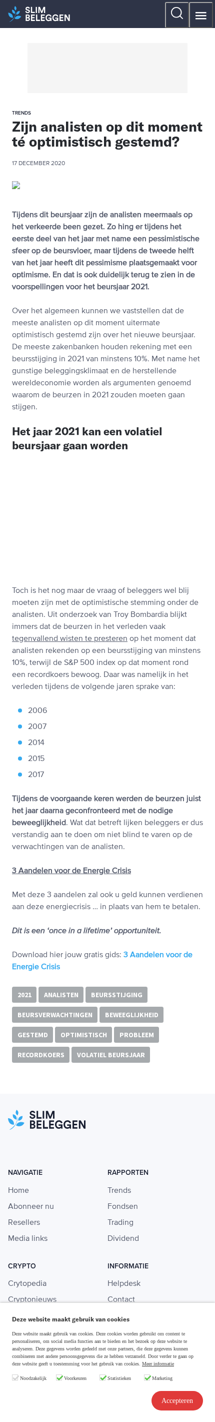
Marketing (162, 1378)
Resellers (24, 1223)
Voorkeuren (75, 1378)
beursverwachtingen (55, 1014)
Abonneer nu (31, 1207)
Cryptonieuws (32, 1300)
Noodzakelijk (33, 1378)
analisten (61, 994)
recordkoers (41, 1054)
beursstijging (116, 994)
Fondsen (123, 1207)
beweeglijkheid (131, 1014)
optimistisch (83, 1034)
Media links (28, 1239)
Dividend (123, 1239)
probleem (137, 1034)
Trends (119, 1191)
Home (18, 1191)
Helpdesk (124, 1284)
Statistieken (119, 1378)
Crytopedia (27, 1284)
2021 (25, 994)
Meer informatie (158, 1363)
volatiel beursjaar (111, 1054)
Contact (121, 1300)
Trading (121, 1223)
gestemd (33, 1034)
